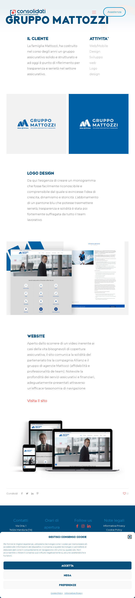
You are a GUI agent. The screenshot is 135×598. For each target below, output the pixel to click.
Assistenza (114, 12)
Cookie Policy (57, 593)
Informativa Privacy (73, 593)
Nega (67, 575)
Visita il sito (37, 401)
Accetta (67, 565)
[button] (129, 537)
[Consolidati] (27, 13)
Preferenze (67, 585)
